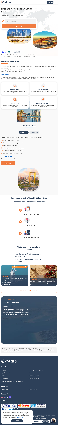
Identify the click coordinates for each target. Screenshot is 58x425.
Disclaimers (4, 375)
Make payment (33, 389)
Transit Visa (34, 132)
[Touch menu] (55, 2)
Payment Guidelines (34, 375)
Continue (17, 420)
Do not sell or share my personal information (12, 381)
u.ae (28, 350)
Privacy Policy (33, 373)
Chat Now (45, 421)
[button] (54, 421)
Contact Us (5, 306)
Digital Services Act (34, 378)
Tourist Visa (23, 132)
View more (4, 74)
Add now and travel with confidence (28, 291)
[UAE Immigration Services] (6, 2)
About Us (3, 370)
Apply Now (50, 2)
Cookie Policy (4, 378)
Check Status (4, 389)
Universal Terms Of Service (36, 370)
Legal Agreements (5, 373)
